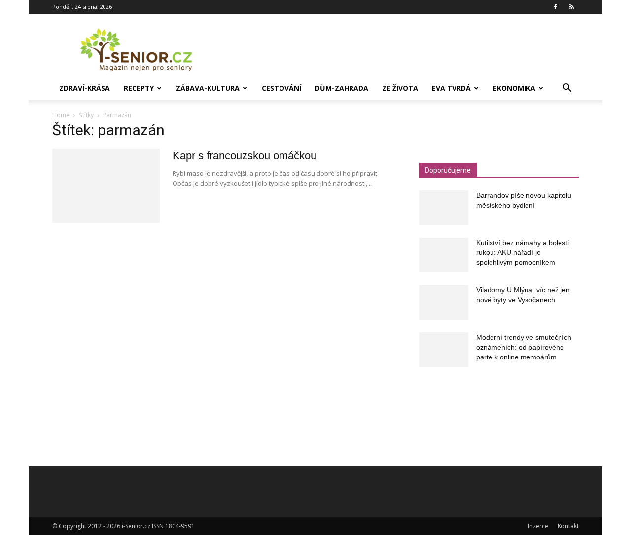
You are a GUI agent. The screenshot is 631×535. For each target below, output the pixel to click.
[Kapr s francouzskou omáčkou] (106, 186)
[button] (567, 89)
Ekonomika (514, 88)
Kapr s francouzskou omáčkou (244, 155)
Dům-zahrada (341, 88)
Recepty (139, 88)
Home (61, 115)
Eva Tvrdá (451, 88)
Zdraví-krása (84, 88)
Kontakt (568, 526)
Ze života (400, 88)
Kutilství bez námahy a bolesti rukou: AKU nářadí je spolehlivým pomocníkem (522, 252)
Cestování (281, 88)
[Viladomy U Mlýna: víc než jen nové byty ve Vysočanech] (443, 302)
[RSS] (571, 7)
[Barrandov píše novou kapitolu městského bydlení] (443, 207)
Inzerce (538, 526)
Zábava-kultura (208, 88)
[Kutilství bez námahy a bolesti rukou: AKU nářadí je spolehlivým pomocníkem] (443, 255)
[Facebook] (555, 7)
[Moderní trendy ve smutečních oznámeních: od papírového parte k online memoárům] (443, 349)
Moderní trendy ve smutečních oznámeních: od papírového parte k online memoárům (523, 347)
